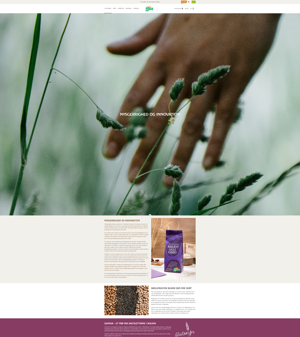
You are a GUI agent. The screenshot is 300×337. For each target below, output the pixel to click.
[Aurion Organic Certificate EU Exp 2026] (194, 2)
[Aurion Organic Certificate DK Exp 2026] (189, 2)
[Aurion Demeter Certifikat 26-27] (184, 2)
